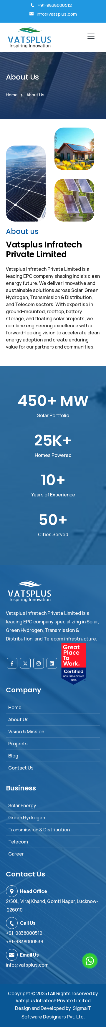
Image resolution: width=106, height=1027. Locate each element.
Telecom (18, 841)
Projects (18, 743)
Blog (13, 755)
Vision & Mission (26, 731)
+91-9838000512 (55, 5)
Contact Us (21, 768)
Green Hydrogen (26, 817)
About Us (18, 719)
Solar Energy (22, 805)
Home (12, 95)
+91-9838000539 (24, 941)
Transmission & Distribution (39, 829)
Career (16, 854)
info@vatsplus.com (57, 14)
